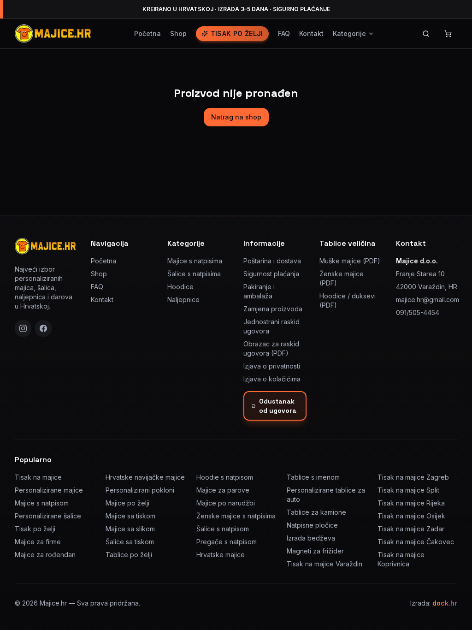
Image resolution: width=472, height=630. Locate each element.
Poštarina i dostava (272, 261)
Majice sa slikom (130, 529)
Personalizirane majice (49, 490)
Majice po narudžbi (225, 503)
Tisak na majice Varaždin (324, 564)
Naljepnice (183, 299)
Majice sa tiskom (130, 516)
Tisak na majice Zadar (411, 529)
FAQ (284, 33)
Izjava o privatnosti (271, 366)
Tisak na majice (38, 477)
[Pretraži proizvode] (426, 33)
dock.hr (444, 603)
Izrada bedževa (311, 538)
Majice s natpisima (194, 261)
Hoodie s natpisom (224, 477)
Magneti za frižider (315, 551)
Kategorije (349, 33)
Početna (147, 33)
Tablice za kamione (316, 512)
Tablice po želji (129, 555)
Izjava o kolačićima (272, 379)
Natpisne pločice (312, 525)
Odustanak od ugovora (277, 406)
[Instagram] (23, 328)
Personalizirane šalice (48, 516)
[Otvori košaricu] (448, 33)
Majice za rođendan (45, 555)
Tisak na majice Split (408, 490)
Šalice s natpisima (194, 274)
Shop (178, 33)
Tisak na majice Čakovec (416, 542)
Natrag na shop (236, 117)
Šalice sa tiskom (130, 542)
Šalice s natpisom (222, 529)
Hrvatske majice (220, 555)
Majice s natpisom (42, 503)
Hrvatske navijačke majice (145, 477)
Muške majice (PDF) (349, 261)
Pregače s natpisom (226, 542)
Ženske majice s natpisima (236, 516)
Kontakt (311, 33)
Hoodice (180, 287)
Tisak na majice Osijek (411, 516)
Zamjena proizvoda (272, 309)
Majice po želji (127, 503)
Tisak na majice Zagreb (413, 477)
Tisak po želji (237, 33)
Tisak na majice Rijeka (411, 503)
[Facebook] (43, 328)
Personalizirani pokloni (140, 490)
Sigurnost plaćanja (271, 274)
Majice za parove (222, 490)
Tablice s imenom (313, 477)
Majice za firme (38, 542)
